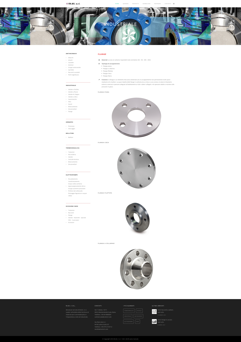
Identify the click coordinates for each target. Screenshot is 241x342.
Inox (137, 321)
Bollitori (70, 137)
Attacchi (70, 58)
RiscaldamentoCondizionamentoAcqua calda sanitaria (75, 181)
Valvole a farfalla (73, 89)
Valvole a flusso (73, 92)
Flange (70, 111)
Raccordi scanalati (74, 72)
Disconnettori (72, 109)
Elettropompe (128, 321)
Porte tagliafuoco (73, 75)
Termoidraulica (128, 310)
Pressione (71, 126)
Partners (157, 3)
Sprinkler (71, 70)
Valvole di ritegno (73, 94)
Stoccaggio (71, 128)
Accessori (71, 222)
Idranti (70, 60)
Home (117, 3)
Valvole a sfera (72, 97)
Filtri (69, 102)
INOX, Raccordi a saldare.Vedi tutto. (166, 311)
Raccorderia (72, 154)
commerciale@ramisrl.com (103, 317)
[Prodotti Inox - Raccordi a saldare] (154, 311)
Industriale (127, 316)
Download (146, 3)
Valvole (70, 157)
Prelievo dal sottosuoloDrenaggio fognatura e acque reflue (77, 193)
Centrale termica (73, 159)
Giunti (70, 104)
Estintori (71, 65)
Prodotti (135, 3)
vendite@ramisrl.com (101, 329)
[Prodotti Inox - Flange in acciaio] (154, 321)
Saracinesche (72, 99)
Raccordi (71, 213)
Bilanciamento (72, 106)
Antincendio (138, 316)
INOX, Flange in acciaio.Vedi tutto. (165, 321)
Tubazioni (71, 152)
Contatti (168, 3)
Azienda (126, 3)
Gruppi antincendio (74, 67)
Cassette (71, 62)
